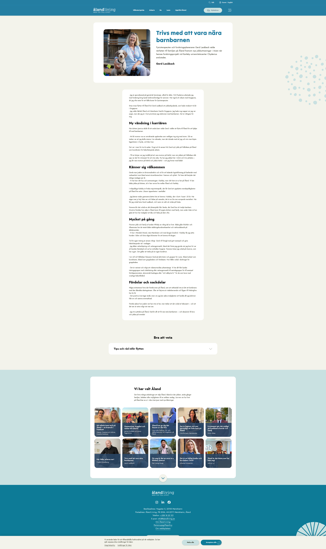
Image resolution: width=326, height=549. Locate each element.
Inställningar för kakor (125, 545)
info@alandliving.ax (166, 518)
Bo (161, 10)
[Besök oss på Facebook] (169, 502)
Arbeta (152, 10)
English (230, 2)
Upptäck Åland (180, 10)
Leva (168, 10)
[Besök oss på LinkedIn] (162, 502)
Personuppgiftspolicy (163, 525)
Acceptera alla (211, 542)
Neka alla (190, 542)
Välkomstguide (138, 10)
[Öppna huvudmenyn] (230, 10)
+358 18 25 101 (167, 515)
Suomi (224, 2)
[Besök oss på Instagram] (156, 502)
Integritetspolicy (109, 545)
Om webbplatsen (163, 528)
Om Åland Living (163, 521)
